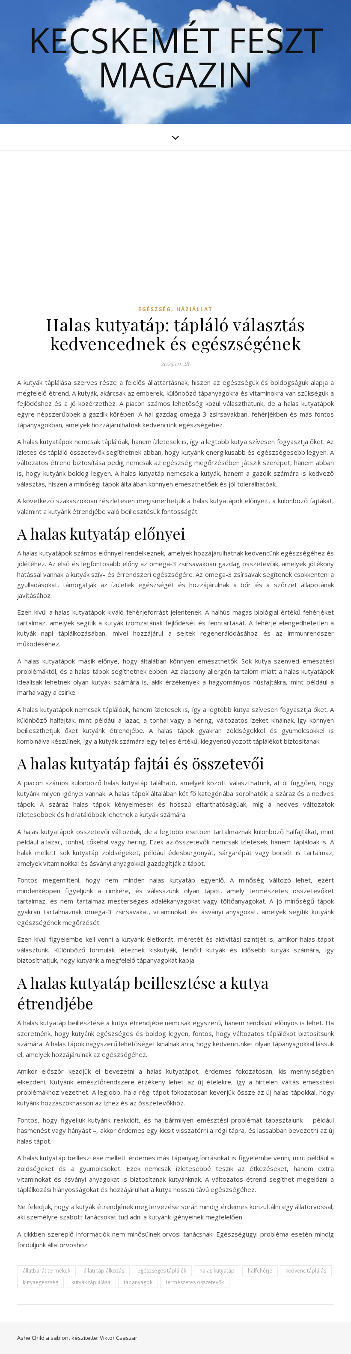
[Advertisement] (175, 214)
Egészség (154, 309)
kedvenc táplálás (306, 1270)
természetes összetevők (195, 1282)
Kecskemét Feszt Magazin (175, 57)
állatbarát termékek (46, 1270)
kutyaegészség (40, 1282)
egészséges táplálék (161, 1270)
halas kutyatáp (217, 1270)
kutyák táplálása (90, 1282)
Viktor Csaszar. (119, 1338)
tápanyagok (138, 1282)
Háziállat (194, 309)
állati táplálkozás (103, 1270)
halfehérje (260, 1270)
